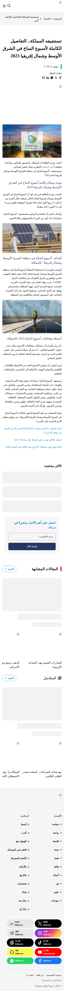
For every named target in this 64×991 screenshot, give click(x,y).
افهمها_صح (22, 841)
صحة (56, 849)
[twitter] (55, 77)
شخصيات (23, 883)
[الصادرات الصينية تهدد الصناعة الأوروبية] (40, 645)
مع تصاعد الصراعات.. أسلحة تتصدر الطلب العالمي (42, 774)
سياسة (55, 824)
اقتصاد (46, 18)
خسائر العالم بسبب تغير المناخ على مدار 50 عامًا (38, 439)
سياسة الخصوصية (54, 975)
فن (57, 883)
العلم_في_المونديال (18, 850)
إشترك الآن (32, 546)
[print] (60, 77)
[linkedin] (47, 77)
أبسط (25, 824)
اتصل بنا (30, 975)
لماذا (25, 892)
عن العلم (40, 975)
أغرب (25, 833)
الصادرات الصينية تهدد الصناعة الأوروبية (45, 664)
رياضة (56, 832)
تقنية (56, 858)
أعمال (56, 875)
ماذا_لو (24, 909)
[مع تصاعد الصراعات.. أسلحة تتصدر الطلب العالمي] (40, 754)
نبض (16, 923)
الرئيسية (57, 18)
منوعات (55, 900)
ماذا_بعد (24, 900)
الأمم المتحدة (48, 167)
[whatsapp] (51, 77)
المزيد (11, 569)
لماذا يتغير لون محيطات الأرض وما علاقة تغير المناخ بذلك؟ (33, 447)
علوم (56, 892)
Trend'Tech (57, 980)
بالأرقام (24, 867)
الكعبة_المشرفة (20, 858)
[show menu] (4, 6)
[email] (43, 77)
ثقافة (56, 866)
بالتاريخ (24, 875)
